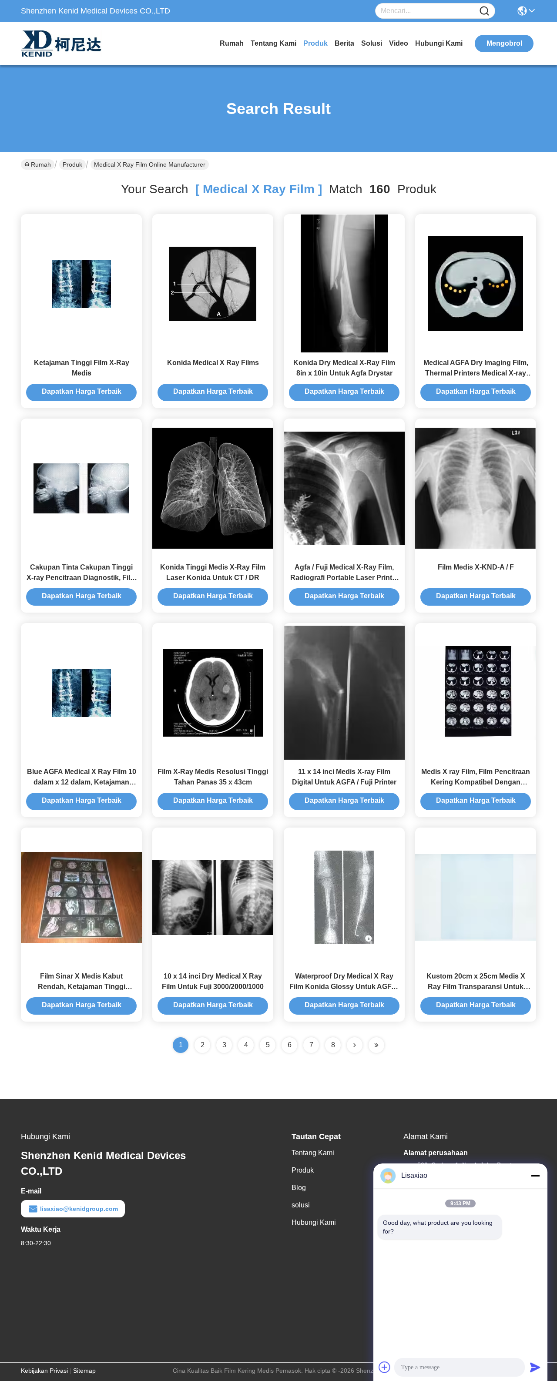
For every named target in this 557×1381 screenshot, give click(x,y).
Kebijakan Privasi (44, 1370)
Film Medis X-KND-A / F (476, 567)
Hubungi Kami (439, 43)
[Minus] (535, 1175)
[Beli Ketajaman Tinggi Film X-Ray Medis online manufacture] (81, 283)
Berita (344, 43)
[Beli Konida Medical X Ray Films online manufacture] (212, 283)
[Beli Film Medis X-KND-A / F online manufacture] (475, 487)
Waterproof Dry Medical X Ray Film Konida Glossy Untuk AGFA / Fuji (344, 986)
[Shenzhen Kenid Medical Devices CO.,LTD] (69, 43)
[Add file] (385, 1367)
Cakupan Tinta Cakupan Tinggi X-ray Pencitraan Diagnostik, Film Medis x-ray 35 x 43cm (81, 577)
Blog (299, 1187)
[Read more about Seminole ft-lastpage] (376, 1045)
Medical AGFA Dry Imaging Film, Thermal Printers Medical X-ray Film (475, 373)
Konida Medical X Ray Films (213, 362)
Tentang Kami (273, 43)
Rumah (232, 43)
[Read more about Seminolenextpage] (354, 1045)
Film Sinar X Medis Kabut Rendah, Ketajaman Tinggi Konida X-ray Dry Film (81, 986)
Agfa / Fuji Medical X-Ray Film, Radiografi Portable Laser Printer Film (344, 577)
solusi (371, 43)
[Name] (484, 11)
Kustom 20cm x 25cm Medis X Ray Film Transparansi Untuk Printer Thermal (475, 986)
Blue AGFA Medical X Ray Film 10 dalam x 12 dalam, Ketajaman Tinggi (81, 782)
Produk (315, 43)
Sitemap (84, 1370)
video (398, 43)
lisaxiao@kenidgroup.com (79, 1208)
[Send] (535, 1367)
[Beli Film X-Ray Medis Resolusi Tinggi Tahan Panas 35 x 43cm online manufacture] (213, 692)
